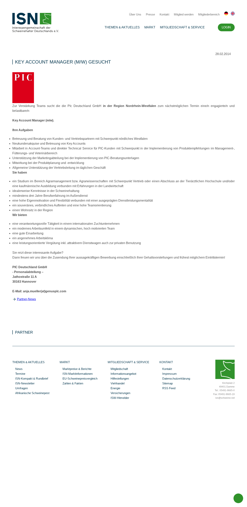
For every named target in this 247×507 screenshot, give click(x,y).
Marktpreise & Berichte (75, 369)
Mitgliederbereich (209, 14)
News (17, 369)
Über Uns (135, 14)
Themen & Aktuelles (122, 27)
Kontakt (164, 14)
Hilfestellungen (118, 379)
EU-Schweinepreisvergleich (78, 379)
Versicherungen (119, 393)
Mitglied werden (184, 14)
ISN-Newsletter (23, 384)
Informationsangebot (122, 374)
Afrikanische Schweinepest (30, 393)
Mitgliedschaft (118, 369)
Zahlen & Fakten (71, 384)
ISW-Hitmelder (118, 398)
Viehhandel (116, 384)
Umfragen (20, 388)
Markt (149, 27)
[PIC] (23, 102)
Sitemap (166, 384)
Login (226, 27)
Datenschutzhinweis (12, 499)
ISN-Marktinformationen (76, 374)
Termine (18, 374)
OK (2, 504)
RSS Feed (167, 388)
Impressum (168, 374)
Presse (150, 14)
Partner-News (26, 299)
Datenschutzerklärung (174, 379)
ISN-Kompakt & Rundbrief (30, 379)
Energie (114, 388)
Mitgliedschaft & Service (182, 27)
